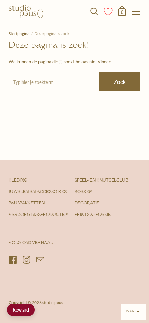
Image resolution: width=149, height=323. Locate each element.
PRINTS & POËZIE (92, 215)
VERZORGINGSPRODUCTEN (38, 215)
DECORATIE (86, 203)
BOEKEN (83, 192)
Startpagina (19, 33)
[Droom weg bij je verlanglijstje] (108, 11)
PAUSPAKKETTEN (27, 203)
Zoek (120, 82)
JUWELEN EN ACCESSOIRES (38, 192)
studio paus (52, 302)
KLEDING (18, 180)
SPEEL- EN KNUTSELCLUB (101, 180)
